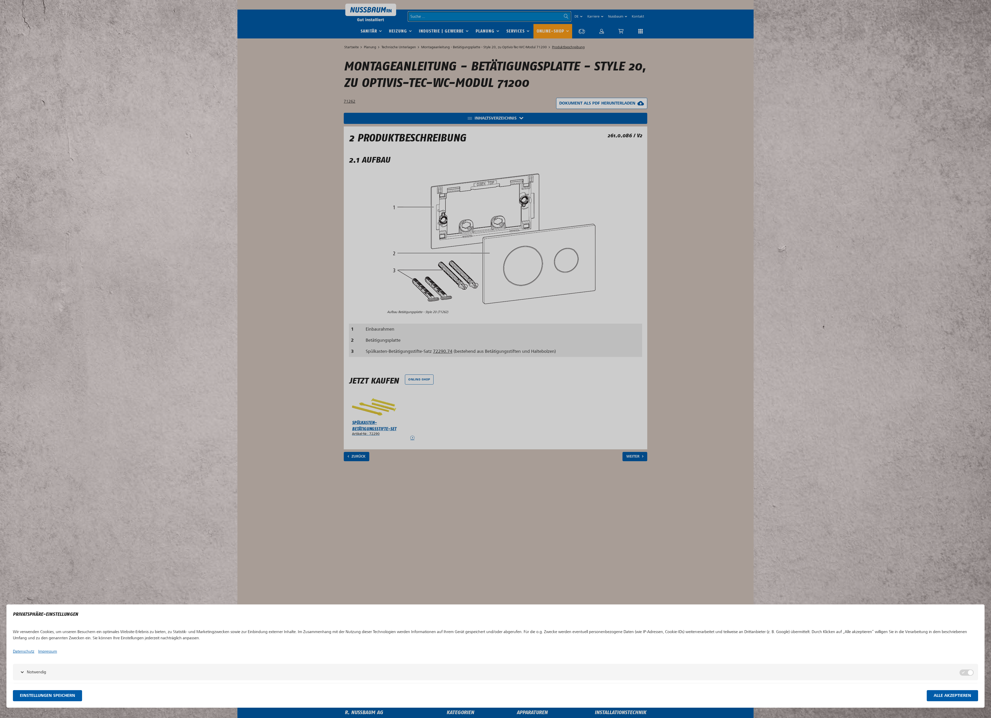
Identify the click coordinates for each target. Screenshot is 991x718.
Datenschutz (23, 651)
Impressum (47, 651)
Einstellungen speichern (47, 695)
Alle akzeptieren (952, 695)
